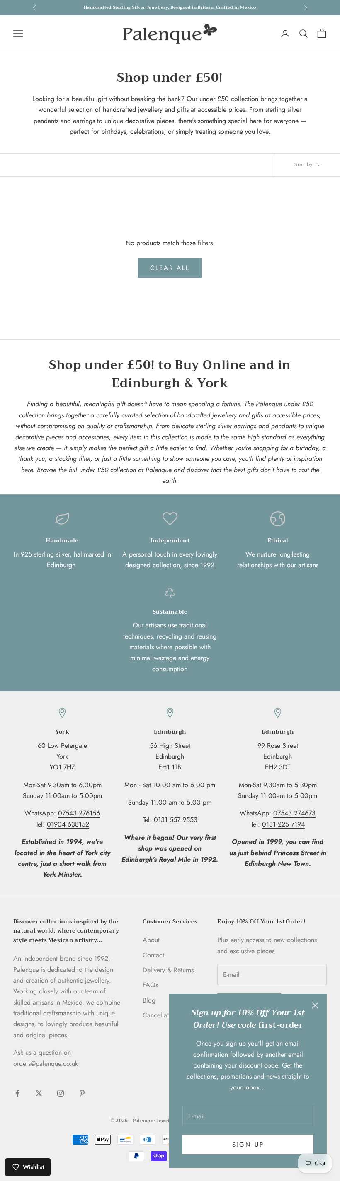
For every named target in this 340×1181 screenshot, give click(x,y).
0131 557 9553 (175, 819)
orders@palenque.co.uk (45, 1063)
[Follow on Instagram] (60, 1093)
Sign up (248, 1144)
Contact (153, 955)
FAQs (150, 985)
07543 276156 (79, 813)
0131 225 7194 (283, 824)
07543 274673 (294, 813)
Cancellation (160, 1015)
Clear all (170, 267)
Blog (149, 1000)
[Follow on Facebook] (17, 1093)
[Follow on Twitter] (39, 1093)
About (151, 940)
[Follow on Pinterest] (82, 1093)
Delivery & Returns (168, 970)
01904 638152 (68, 824)
